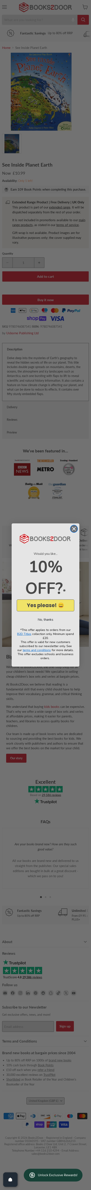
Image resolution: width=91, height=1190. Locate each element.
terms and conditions (37, 650)
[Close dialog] (74, 529)
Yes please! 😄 (45, 605)
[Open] (10, 1179)
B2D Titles (24, 634)
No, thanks (45, 619)
